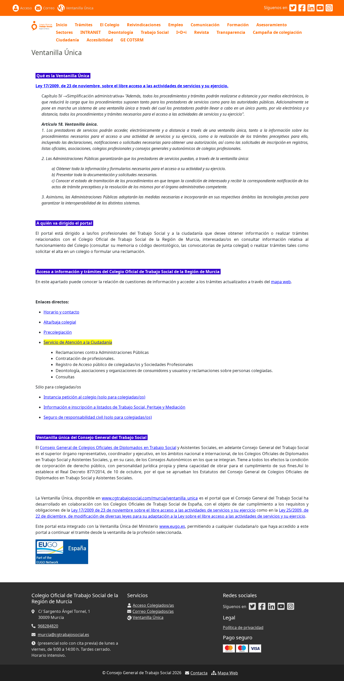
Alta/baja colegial (60, 322)
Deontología (120, 32)
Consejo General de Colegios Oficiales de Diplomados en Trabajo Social (108, 447)
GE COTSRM (132, 40)
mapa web (281, 281)
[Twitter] (292, 8)
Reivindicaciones (144, 25)
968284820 (48, 626)
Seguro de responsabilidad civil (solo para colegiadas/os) (98, 417)
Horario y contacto (61, 312)
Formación (238, 25)
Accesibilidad (100, 40)
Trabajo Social (155, 32)
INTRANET (90, 32)
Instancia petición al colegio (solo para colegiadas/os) (94, 397)
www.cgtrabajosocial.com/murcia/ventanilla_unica (150, 498)
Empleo (175, 25)
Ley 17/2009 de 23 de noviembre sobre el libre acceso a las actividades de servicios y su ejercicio (163, 510)
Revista (201, 32)
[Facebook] (301, 8)
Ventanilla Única (79, 8)
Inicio (61, 25)
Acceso (26, 8)
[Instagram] (329, 8)
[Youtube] (320, 8)
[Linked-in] (311, 8)
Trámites (83, 25)
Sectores (64, 32)
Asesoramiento (271, 25)
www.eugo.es (172, 526)
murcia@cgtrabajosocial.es (63, 634)
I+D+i (181, 32)
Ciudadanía (67, 40)
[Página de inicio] (41, 25)
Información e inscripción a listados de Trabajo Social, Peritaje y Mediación (114, 407)
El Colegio (109, 25)
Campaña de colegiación (277, 32)
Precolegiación (58, 332)
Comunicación (205, 25)
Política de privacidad (243, 627)
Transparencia (231, 32)
